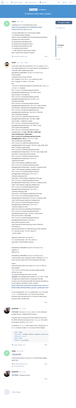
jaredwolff (17, 354)
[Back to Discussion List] (2, 2)
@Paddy (14, 276)
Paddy (16, 312)
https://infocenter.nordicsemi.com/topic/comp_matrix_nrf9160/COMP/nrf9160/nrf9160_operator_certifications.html (30, 288)
